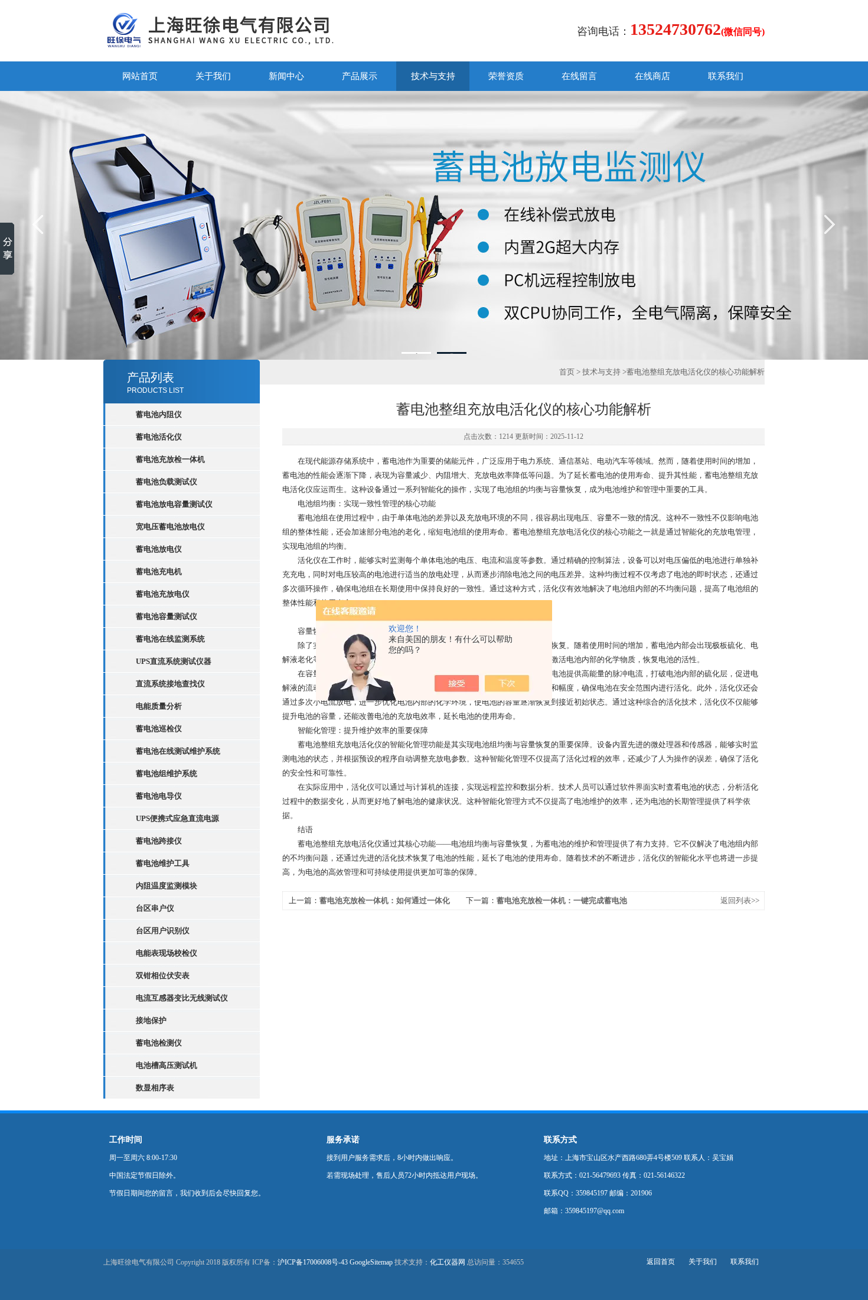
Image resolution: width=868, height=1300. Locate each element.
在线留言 (579, 76)
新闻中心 (286, 76)
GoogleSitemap (371, 1262)
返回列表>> (739, 900)
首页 (567, 371)
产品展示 (359, 76)
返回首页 (661, 1261)
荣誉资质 (506, 76)
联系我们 (725, 76)
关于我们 (213, 76)
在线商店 (652, 76)
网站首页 (140, 76)
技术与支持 (433, 76)
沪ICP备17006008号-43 (313, 1262)
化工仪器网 (447, 1262)
